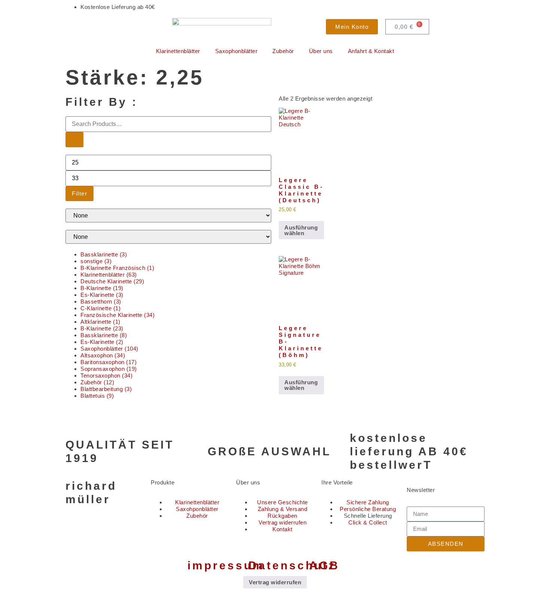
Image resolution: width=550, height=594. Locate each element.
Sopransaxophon (108, 369)
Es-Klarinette (101, 295)
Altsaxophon (102, 355)
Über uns (321, 51)
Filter (79, 193)
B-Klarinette (101, 288)
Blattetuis (97, 396)
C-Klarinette (100, 308)
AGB (324, 565)
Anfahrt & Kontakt (371, 51)
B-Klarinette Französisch (117, 268)
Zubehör (283, 51)
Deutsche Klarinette (112, 281)
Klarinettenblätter (178, 51)
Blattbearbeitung (106, 389)
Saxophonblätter (236, 51)
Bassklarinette (103, 254)
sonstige (95, 261)
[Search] (74, 139)
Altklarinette (100, 321)
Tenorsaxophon (106, 375)
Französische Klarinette (117, 315)
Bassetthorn (100, 301)
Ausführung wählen (301, 230)
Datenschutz (292, 565)
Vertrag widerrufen (275, 582)
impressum (226, 565)
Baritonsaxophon (108, 362)
